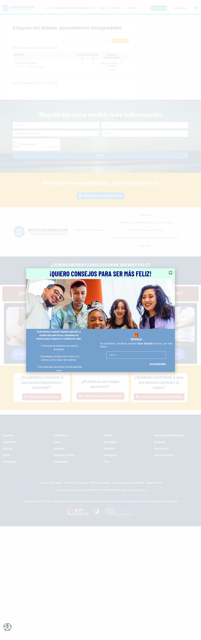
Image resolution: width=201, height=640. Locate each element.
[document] (100, 320)
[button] (170, 272)
